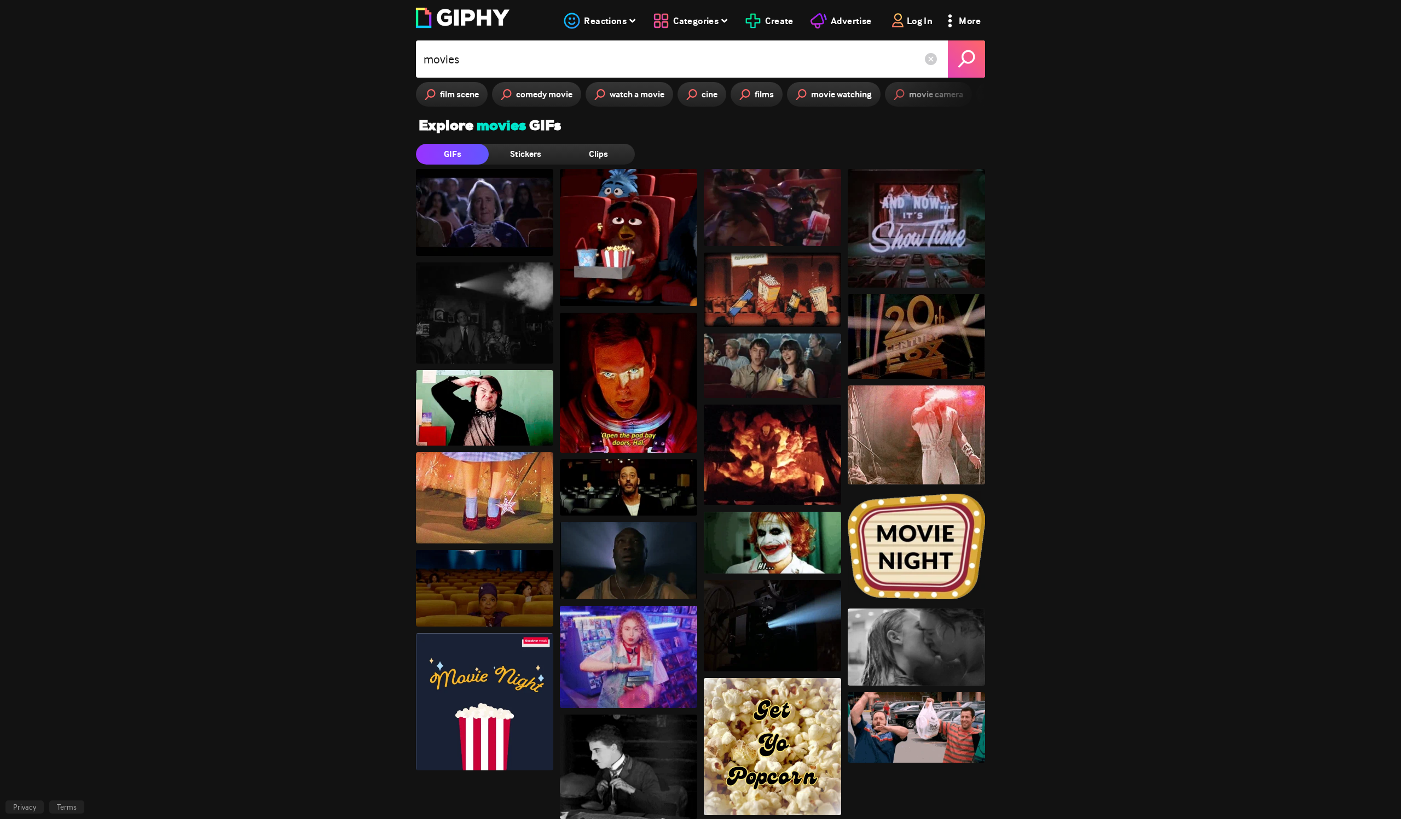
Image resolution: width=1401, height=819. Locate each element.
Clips (598, 154)
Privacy (24, 807)
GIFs (452, 154)
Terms (67, 807)
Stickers (525, 154)
